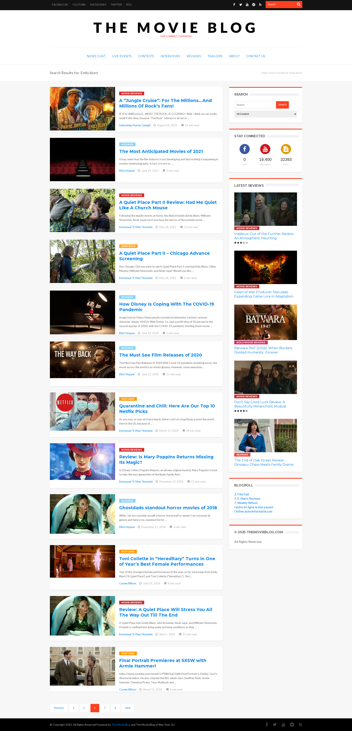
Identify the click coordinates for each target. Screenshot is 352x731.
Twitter (116, 4)
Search (282, 104)
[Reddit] (254, 5)
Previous (59, 708)
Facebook (60, 4)
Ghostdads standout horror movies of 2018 (168, 507)
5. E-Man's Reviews (247, 498)
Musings (127, 144)
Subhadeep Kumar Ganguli (135, 125)
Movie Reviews (131, 93)
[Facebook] (234, 5)
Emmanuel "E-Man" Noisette (136, 227)
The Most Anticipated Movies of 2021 (161, 151)
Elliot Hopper (127, 170)
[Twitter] (241, 5)
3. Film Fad (241, 494)
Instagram (98, 4)
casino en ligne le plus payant (253, 507)
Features (128, 398)
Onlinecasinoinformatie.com (253, 511)
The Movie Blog (176, 27)
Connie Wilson (127, 583)
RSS (129, 4)
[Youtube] (247, 5)
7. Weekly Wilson (246, 503)
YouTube (79, 4)
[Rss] (260, 5)
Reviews (242, 454)
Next (127, 708)
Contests (128, 246)
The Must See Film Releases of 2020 (160, 355)
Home (265, 72)
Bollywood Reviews (250, 342)
